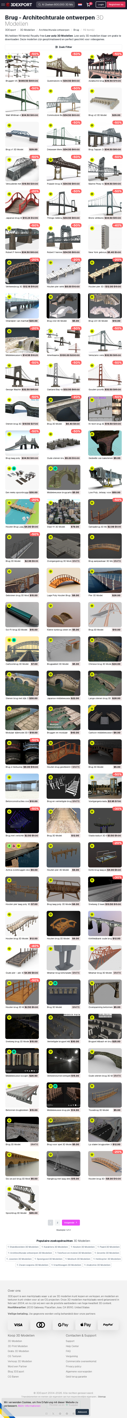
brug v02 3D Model (57, 320)
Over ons (14, 1291)
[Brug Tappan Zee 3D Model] (105, 134)
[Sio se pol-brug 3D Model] (22, 1163)
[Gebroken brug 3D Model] (22, 580)
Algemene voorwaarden (79, 1371)
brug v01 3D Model (98, 320)
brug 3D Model (54, 423)
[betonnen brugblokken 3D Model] (22, 1095)
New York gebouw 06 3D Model (104, 252)
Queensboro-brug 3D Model (61, 80)
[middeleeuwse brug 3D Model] (22, 340)
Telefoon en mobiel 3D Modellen (74, 1253)
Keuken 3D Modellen (84, 1247)
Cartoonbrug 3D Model (17, 664)
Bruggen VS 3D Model (17, 80)
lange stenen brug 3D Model (103, 698)
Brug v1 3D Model (14, 149)
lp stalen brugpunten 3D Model (104, 1144)
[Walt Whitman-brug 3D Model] (22, 100)
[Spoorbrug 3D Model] (22, 1198)
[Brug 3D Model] (22, 546)
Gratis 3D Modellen (18, 1351)
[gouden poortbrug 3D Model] (105, 374)
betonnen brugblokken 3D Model (22, 1110)
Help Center (72, 1346)
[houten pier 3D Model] (105, 271)
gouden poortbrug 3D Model (103, 389)
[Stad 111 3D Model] (63, 511)
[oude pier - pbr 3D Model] (22, 957)
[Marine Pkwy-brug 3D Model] (105, 168)
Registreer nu (116, 4)
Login (101, 4)
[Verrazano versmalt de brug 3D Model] (105, 340)
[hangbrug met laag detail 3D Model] (63, 1163)
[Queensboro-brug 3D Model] (63, 65)
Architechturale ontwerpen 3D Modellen (31, 1253)
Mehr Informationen (29, 1405)
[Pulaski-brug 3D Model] (63, 168)
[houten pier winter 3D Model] (63, 271)
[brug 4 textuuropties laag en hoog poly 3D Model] (22, 751)
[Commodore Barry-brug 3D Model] (63, 100)
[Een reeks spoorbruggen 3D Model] (22, 477)
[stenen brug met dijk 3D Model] (22, 683)
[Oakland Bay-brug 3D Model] (63, 374)
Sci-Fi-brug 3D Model (16, 629)
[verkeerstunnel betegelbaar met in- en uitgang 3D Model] (63, 1060)
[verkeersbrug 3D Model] (22, 271)
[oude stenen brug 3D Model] (63, 443)
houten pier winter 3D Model (61, 286)
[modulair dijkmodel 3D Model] (22, 717)
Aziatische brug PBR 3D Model (104, 80)
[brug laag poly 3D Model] (63, 889)
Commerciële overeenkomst (81, 1361)
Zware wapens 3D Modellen (33, 1265)
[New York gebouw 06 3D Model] (105, 237)
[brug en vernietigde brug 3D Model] (63, 786)
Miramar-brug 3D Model (100, 972)
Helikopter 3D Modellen (108, 1259)
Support (70, 1341)
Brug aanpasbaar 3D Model (102, 561)
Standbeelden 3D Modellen (24, 1247)
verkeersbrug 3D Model (17, 286)
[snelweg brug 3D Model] (22, 1026)
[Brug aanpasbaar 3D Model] (105, 546)
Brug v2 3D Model (98, 115)
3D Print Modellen (18, 1346)
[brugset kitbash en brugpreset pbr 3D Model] (105, 1026)
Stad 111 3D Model (56, 526)
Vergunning (72, 1356)
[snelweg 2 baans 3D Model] (105, 889)
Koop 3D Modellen (21, 1335)
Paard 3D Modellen (109, 1247)
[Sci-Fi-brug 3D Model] (22, 614)
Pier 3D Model (96, 595)
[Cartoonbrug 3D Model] (22, 649)
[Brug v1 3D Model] (22, 134)
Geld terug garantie (76, 1376)
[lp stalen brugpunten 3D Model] (105, 1129)
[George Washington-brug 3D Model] (22, 374)
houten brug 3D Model (17, 938)
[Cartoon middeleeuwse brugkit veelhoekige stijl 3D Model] (105, 717)
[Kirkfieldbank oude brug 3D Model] (105, 923)
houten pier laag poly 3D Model (21, 904)
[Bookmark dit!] (34, 74)
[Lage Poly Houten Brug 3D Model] (63, 580)
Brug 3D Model (13, 561)
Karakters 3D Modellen (55, 1247)
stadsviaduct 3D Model (100, 835)
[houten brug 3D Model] (22, 923)
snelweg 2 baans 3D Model (102, 904)
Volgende (69, 1222)
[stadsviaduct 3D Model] (105, 820)
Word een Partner (17, 1366)
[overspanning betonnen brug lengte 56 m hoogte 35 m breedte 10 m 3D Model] (105, 992)
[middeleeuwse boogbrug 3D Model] (22, 1060)
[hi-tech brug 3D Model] (105, 408)
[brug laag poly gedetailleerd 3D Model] (22, 443)
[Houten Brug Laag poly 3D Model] (22, 511)
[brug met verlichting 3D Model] (22, 820)
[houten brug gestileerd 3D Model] (63, 751)
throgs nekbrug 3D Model (60, 218)
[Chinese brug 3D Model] (105, 649)
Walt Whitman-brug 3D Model (20, 115)
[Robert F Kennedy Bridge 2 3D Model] (22, 237)
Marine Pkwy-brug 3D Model (103, 183)
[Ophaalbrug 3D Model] (105, 511)
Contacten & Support (81, 1335)
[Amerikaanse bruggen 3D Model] (63, 340)
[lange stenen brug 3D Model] (105, 683)
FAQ (68, 1351)
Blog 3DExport (16, 1371)
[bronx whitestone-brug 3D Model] (105, 203)
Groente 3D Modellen (107, 1253)
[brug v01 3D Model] (105, 305)
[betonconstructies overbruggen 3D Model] (22, 786)
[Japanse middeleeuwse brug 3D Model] (63, 683)
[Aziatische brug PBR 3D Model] (105, 65)
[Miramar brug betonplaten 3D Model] (63, 957)
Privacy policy (73, 1366)
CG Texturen (14, 1356)
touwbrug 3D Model (99, 1110)
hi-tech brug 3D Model (100, 423)
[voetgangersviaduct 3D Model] (105, 786)
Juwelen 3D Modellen (20, 1259)
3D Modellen (15, 1341)
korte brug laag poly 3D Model (104, 870)
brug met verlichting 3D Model (21, 835)
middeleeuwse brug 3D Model (20, 355)
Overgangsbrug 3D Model (60, 561)
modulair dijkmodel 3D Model (20, 732)
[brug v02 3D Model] (63, 305)
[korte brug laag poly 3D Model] (105, 854)
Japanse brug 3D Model (18, 218)
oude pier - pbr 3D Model (18, 972)
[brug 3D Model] (63, 408)
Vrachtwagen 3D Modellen (67, 1265)
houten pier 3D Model (99, 286)
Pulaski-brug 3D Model (58, 183)
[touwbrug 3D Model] (105, 1095)
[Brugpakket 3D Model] (63, 649)
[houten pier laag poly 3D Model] (22, 889)
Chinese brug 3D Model (100, 664)
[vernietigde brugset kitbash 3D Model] (63, 1026)
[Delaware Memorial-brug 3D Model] (63, 134)
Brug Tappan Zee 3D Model (102, 149)
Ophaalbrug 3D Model (99, 526)
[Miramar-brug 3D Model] (105, 957)
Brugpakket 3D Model (57, 664)
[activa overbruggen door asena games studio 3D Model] (22, 854)
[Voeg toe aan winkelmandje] (28, 74)
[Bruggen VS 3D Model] (22, 65)
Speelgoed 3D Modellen (49, 1259)
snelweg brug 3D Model (17, 1041)
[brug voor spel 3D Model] (63, 1129)
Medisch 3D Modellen (78, 1259)
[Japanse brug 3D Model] (22, 203)
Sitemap (102, 1396)
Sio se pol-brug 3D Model (18, 1178)
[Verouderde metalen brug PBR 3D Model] (22, 168)
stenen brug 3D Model (17, 423)
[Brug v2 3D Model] (105, 100)
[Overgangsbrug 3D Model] (63, 546)
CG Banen (13, 1376)
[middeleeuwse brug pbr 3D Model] (63, 1095)
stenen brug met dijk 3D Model (21, 698)
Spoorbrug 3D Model (16, 1213)
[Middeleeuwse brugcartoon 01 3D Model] (63, 477)
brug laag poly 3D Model (59, 904)
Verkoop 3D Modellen (20, 1361)
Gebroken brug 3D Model (18, 595)
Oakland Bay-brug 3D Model (61, 389)
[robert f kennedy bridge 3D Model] (63, 237)
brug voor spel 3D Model (59, 1144)
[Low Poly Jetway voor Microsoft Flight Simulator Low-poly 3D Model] (105, 477)
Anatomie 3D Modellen (98, 1265)
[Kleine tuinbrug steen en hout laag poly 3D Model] (63, 614)
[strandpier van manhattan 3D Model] (22, 305)
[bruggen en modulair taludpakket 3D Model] (63, 717)
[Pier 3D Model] (105, 580)
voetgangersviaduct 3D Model (104, 801)
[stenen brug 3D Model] (22, 408)
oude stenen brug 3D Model (61, 458)
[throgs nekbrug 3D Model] (63, 203)
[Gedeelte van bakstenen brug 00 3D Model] (105, 443)
